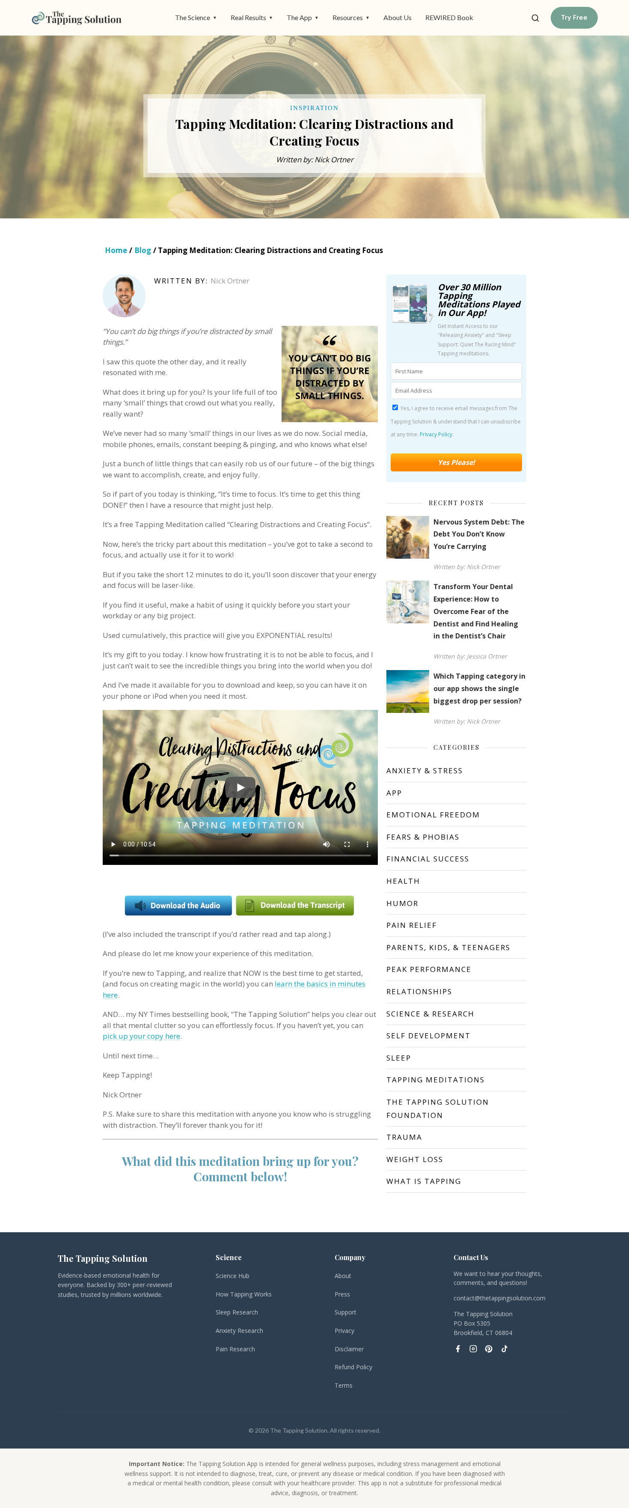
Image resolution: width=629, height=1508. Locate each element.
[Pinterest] (488, 1348)
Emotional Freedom (433, 815)
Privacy (344, 1330)
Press (342, 1294)
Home (116, 250)
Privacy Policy (436, 434)
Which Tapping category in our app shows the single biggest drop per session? (479, 688)
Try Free (574, 17)
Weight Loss (414, 1159)
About (343, 1276)
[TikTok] (504, 1348)
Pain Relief (411, 925)
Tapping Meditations (435, 1080)
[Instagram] (473, 1348)
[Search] (535, 18)
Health (403, 881)
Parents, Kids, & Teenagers (448, 947)
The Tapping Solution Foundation (437, 1108)
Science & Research (430, 1014)
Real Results (252, 17)
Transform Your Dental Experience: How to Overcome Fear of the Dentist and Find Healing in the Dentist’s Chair (475, 611)
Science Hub (232, 1276)
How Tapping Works (244, 1294)
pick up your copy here (141, 1036)
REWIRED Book (449, 17)
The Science (196, 17)
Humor (402, 903)
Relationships (419, 991)
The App (303, 17)
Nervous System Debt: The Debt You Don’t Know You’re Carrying (479, 534)
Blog (142, 250)
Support (345, 1312)
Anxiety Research (239, 1330)
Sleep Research (237, 1312)
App (394, 793)
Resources (351, 17)
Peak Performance (429, 969)
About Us (397, 17)
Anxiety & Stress (424, 770)
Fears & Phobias (423, 837)
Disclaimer (349, 1349)
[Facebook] (458, 1348)
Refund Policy (353, 1367)
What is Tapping (423, 1181)
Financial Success (427, 859)
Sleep (398, 1058)
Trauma (404, 1137)
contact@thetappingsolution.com (500, 1298)
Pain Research (235, 1349)
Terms (344, 1385)
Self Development (428, 1035)
